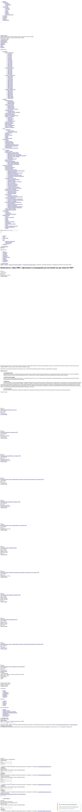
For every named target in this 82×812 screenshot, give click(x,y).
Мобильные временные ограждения (15, 172)
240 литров (10, 65)
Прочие (6, 228)
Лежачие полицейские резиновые (14, 207)
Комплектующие (8, 138)
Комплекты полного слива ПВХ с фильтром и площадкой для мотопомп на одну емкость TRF (19, 572)
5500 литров (10, 88)
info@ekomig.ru (3, 40)
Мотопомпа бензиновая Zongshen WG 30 (8, 619)
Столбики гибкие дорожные (13, 187)
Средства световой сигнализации (12, 190)
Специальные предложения (13, 164)
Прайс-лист (7, 9)
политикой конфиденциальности (44, 766)
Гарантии (7, 13)
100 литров (10, 60)
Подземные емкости (9, 123)
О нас (4, 690)
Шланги (7, 220)
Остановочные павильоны (10, 209)
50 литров (10, 54)
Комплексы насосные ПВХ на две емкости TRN (10, 501)
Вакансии (7, 3)
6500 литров (10, 91)
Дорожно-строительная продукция (10, 712)
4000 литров (10, 85)
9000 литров (10, 94)
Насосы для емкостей (9, 217)
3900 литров (10, 84)
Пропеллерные (11, 118)
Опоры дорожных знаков (10, 208)
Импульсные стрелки (12, 192)
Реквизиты (5, 695)
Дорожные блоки (8, 166)
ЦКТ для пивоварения (9, 125)
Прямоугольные (11, 103)
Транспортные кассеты (10, 113)
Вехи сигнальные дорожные (13, 179)
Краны (6, 224)
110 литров (10, 61)
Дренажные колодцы (9, 143)
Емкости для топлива (9, 104)
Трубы (6, 218)
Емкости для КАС (9, 126)
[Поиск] (0, 231)
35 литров (10, 53)
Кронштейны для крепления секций (15, 196)
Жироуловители (8, 146)
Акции (7, 10)
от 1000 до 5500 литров (10, 75)
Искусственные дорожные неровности (13, 202)
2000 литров (10, 80)
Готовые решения (8, 141)
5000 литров (10, 87)
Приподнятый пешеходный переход (15, 204)
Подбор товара (6, 20)
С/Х (4, 149)
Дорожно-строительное (7, 165)
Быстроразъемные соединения (11, 226)
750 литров (10, 74)
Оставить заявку (3, 35)
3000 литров (10, 83)
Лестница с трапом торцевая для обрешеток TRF (10, 594)
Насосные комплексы (12, 158)
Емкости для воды (9, 100)
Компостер (7, 133)
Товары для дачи (6, 710)
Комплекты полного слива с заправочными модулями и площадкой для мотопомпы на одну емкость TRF (22, 479)
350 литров (10, 70)
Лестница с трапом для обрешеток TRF (8, 547)
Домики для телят (9, 151)
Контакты (5, 19)
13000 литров (10, 98)
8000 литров (10, 93)
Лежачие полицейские (12, 205)
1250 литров (10, 78)
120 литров (10, 62)
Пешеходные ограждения (13, 174)
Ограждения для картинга (10, 214)
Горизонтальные (11, 102)
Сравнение (5, 256)
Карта (11, 725)
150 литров (10, 63)
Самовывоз (5, 16)
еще (3, 240)
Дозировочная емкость (10, 114)
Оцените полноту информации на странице (6, 722)
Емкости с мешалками (9, 116)
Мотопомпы (10, 157)
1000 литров (10, 76)
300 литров (10, 68)
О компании (5, 2)
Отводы (7, 216)
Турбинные (10, 119)
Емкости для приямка (9, 127)
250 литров (10, 66)
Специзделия (5, 210)
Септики (7, 140)
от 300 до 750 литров (9, 67)
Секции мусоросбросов (12, 195)
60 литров (10, 55)
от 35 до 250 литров (9, 52)
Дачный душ (7, 129)
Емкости (4, 99)
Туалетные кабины (9, 168)
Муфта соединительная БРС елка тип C (8, 409)
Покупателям (5, 6)
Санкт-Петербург (7, 794)
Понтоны (7, 211)
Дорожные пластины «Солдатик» (14, 181)
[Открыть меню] (0, 22)
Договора (7, 7)
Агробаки (7, 150)
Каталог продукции (9, 14)
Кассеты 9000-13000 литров (13, 163)
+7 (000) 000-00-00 (4, 39)
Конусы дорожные (11, 182)
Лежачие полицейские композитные (15, 206)
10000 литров (10, 96)
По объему (5, 51)
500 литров (10, 72)
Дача (4, 128)
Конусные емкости (9, 122)
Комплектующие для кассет (13, 153)
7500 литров (10, 92)
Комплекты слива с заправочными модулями (17, 155)
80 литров (10, 58)
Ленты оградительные (12, 183)
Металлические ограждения (11, 169)
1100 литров (10, 77)
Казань (18, 794)
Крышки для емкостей (9, 227)
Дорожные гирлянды (12, 191)
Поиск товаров (3, 230)
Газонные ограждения (12, 171)
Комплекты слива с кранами (13, 156)
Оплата (6, 11)
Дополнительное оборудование (11, 148)
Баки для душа (11, 130)
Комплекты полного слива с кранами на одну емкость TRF (12, 666)
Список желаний (6, 257)
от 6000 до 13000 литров (10, 89)
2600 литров (10, 81)
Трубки (6, 219)
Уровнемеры (7, 222)
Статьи (6, 5)
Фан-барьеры (10, 177)
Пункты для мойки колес (10, 197)
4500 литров (10, 86)
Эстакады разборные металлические (15, 198)
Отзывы (4, 17)
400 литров (10, 71)
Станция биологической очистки (12, 144)
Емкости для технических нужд (11, 115)
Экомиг (2, 264)
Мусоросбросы (8, 194)
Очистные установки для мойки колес (15, 200)
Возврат (7, 12)
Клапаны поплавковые (10, 221)
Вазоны (6, 136)
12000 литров (10, 97)
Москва (4, 1)
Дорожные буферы (11, 180)
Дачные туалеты (8, 132)
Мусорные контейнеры (10, 167)
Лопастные (10, 117)
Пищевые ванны (11, 111)
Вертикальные (11, 101)
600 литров (10, 73)
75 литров (10, 56)
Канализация (5, 139)
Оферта (7, 725)
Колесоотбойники (11, 203)
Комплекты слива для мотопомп (14, 154)
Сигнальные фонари (12, 193)
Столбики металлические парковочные (16, 176)
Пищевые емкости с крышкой (14, 112)
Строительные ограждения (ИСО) (15, 175)
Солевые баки (8, 213)
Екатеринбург (14, 794)
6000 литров (10, 90)
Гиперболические (11, 120)
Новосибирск (23, 794)
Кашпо (6, 137)
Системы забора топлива (13, 109)
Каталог (4, 251)
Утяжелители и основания (10, 189)
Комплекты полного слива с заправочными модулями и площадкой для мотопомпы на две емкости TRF (21, 644)
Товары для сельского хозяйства (15, 264)
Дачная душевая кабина (12, 131)
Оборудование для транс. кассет (11, 152)
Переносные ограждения (13, 184)
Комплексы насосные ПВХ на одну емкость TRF (10, 455)
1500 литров (10, 79)
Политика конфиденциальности (62, 724)
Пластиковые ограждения (10, 178)
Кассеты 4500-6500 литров (13, 162)
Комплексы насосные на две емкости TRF (9, 432)
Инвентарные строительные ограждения (16, 170)
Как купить (5, 255)
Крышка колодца (8, 135)
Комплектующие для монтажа (11, 145)
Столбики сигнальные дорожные (14, 188)
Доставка (5, 15)
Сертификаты (8, 4)
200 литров (10, 64)
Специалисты (6, 692)
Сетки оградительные (12, 185)
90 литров (10, 59)
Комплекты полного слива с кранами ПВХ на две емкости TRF (13, 525)
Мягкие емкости (8, 124)
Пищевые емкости (9, 110)
